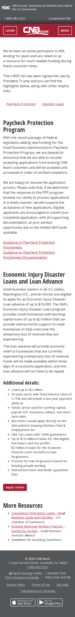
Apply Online (15, 487)
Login (10, 30)
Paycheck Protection (21, 104)
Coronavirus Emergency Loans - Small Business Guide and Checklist (38, 515)
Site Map (63, 585)
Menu (66, 31)
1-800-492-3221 (15, 18)
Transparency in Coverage (37, 591)
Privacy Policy (15, 585)
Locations (60, 18)
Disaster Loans (53, 104)
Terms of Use (40, 585)
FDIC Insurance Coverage (22, 577)
